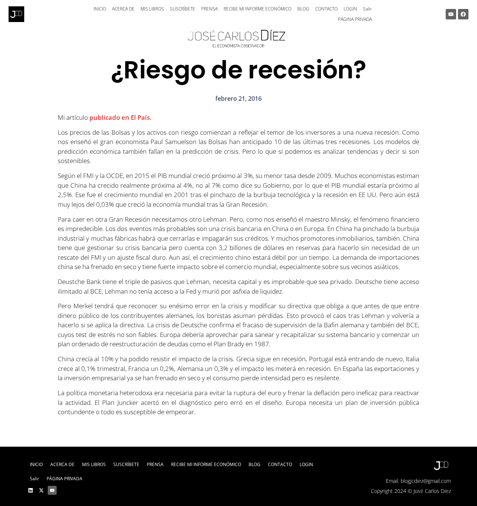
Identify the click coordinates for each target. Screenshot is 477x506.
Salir (367, 9)
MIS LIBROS (152, 9)
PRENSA (209, 9)
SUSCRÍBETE (182, 9)
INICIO (100, 9)
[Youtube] (451, 14)
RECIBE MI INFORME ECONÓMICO (257, 9)
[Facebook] (463, 14)
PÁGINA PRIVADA (355, 19)
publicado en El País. (120, 117)
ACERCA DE (123, 9)
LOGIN (350, 9)
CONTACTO (326, 9)
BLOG (303, 9)
